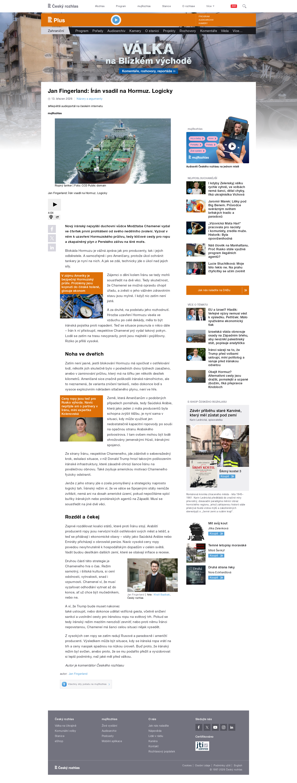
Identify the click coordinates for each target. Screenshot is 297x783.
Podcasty (108, 736)
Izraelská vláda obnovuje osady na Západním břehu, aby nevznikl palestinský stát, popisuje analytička (228, 337)
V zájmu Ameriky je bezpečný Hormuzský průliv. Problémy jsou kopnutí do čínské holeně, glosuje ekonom (81, 283)
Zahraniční (56, 31)
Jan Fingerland (78, 673)
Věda (225, 31)
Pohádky (194, 145)
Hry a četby (195, 138)
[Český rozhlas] (63, 6)
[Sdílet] (57, 217)
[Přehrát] (54, 205)
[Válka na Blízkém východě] (148, 58)
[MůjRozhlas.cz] (55, 113)
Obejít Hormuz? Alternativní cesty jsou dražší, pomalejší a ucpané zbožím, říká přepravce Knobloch (228, 379)
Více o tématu (198, 304)
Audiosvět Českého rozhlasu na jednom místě (212, 166)
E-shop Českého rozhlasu (207, 401)
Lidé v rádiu (155, 736)
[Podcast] (51, 217)
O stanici (152, 31)
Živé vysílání (196, 151)
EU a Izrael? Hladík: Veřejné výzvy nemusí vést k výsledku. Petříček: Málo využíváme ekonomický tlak (228, 317)
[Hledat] (244, 6)
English (238, 765)
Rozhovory (188, 31)
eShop (59, 741)
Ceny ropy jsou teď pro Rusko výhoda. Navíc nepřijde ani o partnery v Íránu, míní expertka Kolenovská (80, 406)
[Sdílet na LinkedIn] (52, 247)
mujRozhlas (144, 6)
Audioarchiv (206, 20)
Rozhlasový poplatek (161, 751)
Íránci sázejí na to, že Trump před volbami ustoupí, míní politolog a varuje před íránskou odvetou (226, 357)
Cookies (187, 765)
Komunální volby (65, 730)
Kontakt (153, 746)
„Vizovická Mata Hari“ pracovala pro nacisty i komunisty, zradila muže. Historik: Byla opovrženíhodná (227, 231)
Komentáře (208, 31)
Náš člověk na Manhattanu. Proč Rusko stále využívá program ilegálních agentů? (228, 251)
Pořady (97, 31)
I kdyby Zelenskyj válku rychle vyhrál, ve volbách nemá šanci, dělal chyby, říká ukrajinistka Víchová (226, 188)
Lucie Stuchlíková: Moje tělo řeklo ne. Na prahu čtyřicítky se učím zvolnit (226, 267)
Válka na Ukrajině (65, 725)
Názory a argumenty (90, 98)
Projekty (169, 31)
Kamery (203, 23)
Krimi (211, 138)
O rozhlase (188, 6)
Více (238, 31)
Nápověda (155, 730)
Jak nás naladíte (158, 725)
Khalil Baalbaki (162, 594)
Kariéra (152, 741)
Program (121, 6)
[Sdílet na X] (52, 238)
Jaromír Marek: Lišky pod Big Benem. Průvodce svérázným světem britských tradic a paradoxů (227, 209)
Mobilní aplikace (112, 741)
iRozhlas (100, 6)
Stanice (166, 6)
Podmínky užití (222, 765)
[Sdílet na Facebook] (52, 229)
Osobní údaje (202, 765)
